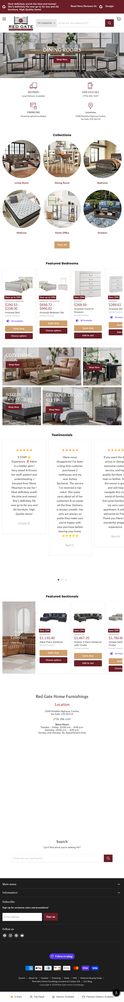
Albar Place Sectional (51, 642)
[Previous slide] (9, 55)
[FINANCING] (33, 112)
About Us (33, 978)
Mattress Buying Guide (91, 978)
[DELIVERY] (33, 90)
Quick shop (18, 328)
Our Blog (87, 981)
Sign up (50, 917)
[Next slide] (115, 55)
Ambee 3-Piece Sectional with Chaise (87, 643)
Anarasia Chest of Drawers (83, 310)
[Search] (109, 23)
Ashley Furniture (12, 315)
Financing (56, 978)
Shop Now (62, 59)
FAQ (75, 978)
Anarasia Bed (12, 312)
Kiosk (66, 978)
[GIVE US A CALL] (91, 90)
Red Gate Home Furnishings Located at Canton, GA (56, 981)
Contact (44, 978)
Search (22, 978)
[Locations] (91, 112)
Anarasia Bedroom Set (52, 312)
